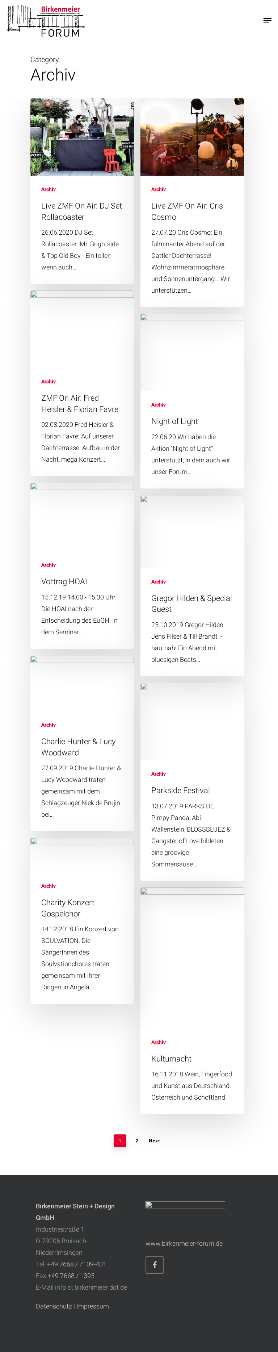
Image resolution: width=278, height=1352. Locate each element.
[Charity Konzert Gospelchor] (82, 921)
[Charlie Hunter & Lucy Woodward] (82, 744)
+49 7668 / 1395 (71, 1275)
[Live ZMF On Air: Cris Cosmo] (192, 202)
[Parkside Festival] (192, 782)
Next (154, 1141)
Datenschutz (54, 1306)
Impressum (92, 1306)
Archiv (48, 189)
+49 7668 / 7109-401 (76, 1264)
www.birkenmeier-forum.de (184, 1243)
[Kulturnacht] (192, 1000)
